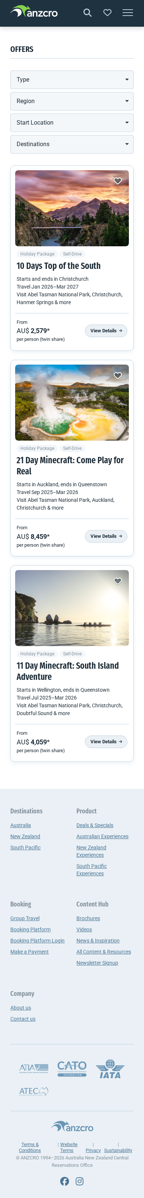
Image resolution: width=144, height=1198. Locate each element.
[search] (87, 13)
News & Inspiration (98, 941)
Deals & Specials (94, 825)
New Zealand (25, 836)
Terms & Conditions (30, 1147)
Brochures (88, 918)
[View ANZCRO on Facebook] (64, 1181)
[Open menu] (128, 13)
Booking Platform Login (37, 941)
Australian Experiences (102, 836)
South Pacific (25, 847)
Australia (20, 825)
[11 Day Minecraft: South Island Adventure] (72, 608)
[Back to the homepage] (34, 12)
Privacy (93, 1150)
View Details (104, 330)
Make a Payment (29, 952)
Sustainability (118, 1150)
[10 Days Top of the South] (72, 208)
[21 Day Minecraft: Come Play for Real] (72, 403)
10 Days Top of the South (59, 266)
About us (20, 1008)
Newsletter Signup (97, 963)
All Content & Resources (103, 952)
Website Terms (69, 1147)
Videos (84, 929)
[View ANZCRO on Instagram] (79, 1181)
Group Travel (25, 918)
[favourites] (107, 13)
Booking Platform (30, 929)
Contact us (22, 1019)
